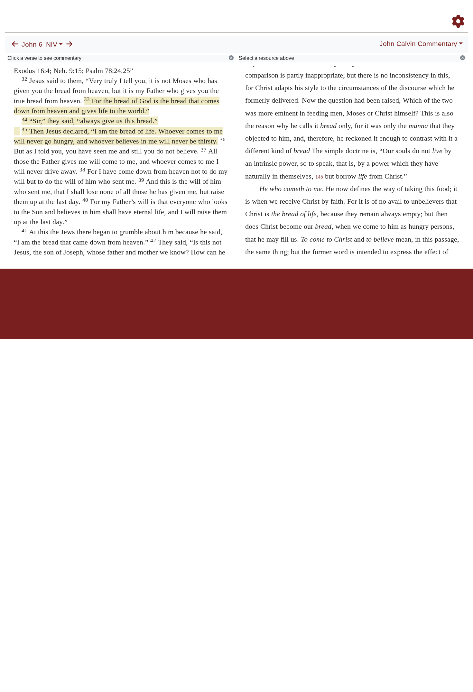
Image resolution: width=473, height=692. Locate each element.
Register (455, 12)
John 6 (32, 44)
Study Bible (407, 12)
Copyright (250, 291)
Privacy (265, 291)
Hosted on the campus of (204, 320)
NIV (51, 44)
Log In (433, 12)
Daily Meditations (351, 12)
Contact (279, 291)
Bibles (223, 291)
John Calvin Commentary (418, 44)
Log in (183, 291)
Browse (259, 12)
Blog (382, 12)
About (235, 291)
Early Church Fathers (301, 12)
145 (319, 177)
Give (291, 291)
